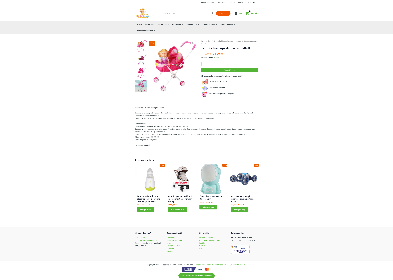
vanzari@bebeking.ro (148, 240)
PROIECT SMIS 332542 (237, 265)
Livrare (169, 243)
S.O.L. (201, 248)
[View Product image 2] (141, 59)
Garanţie (170, 248)
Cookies (202, 243)
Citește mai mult (177, 210)
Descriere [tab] (139, 108)
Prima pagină (205, 41)
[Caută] (212, 13)
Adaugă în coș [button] (145, 210)
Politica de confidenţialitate (209, 240)
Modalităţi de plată (174, 240)
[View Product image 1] (141, 46)
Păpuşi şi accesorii (227, 41)
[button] (223, 13)
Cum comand (172, 238)
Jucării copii (216, 41)
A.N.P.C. (202, 246)
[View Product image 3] (141, 72)
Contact (170, 251)
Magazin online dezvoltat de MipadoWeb (210, 265)
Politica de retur (173, 246)
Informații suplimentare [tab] (154, 108)
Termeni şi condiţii (206, 238)
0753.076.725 (140, 238)
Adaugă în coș (229, 70)
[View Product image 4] (141, 86)
